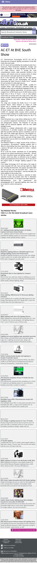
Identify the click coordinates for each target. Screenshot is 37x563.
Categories (6, 542)
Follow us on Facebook (9, 545)
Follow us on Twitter (9, 547)
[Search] (34, 32)
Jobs (26, 28)
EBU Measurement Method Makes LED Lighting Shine (18, 521)
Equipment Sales (10, 28)
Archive (30, 28)
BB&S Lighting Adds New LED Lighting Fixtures (15, 316)
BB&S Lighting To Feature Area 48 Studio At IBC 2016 (18, 460)
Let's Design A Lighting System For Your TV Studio (17, 421)
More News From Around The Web (24, 530)
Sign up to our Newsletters (10, 551)
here (28, 9)
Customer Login (6, 541)
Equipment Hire (20, 28)
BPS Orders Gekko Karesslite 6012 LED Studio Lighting (18, 480)
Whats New (18, 539)
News (34, 28)
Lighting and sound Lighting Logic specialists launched (18, 336)
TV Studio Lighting (7, 441)
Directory (2, 28)
